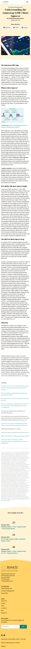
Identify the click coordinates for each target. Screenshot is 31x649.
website (5, 376)
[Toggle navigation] (27, 2)
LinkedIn (25, 27)
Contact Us (4, 608)
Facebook (7, 27)
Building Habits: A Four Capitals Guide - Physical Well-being (13, 528)
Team (2, 606)
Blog (2, 610)
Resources (4, 613)
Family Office (4, 593)
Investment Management (15, 7)
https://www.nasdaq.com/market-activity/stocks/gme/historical (15, 432)
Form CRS (23, 639)
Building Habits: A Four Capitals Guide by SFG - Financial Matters (13, 552)
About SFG (4, 601)
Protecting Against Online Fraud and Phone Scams (13, 540)
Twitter (17, 27)
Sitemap (3, 646)
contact (23, 376)
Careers (3, 603)
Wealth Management (6, 588)
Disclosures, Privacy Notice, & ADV (10, 639)
